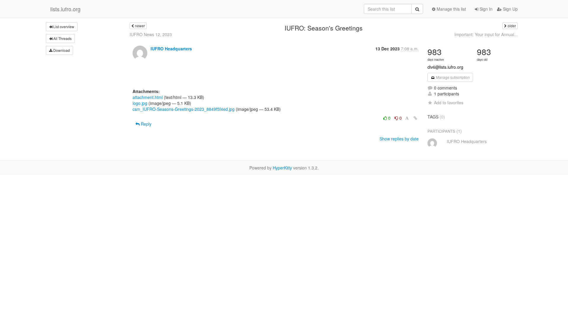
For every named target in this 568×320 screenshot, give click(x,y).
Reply (145, 124)
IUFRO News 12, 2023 (151, 34)
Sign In (485, 9)
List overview (63, 26)
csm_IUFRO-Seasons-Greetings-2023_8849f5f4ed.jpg (184, 109)
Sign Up (510, 9)
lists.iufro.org (65, 9)
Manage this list (450, 9)
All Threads (62, 38)
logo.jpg (140, 103)
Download (61, 50)
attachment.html (148, 97)
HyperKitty (282, 168)
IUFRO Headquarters (171, 49)
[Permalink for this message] (415, 118)
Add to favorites (448, 102)
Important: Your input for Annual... (486, 34)
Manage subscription (452, 77)
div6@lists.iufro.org (445, 67)
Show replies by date (399, 139)
